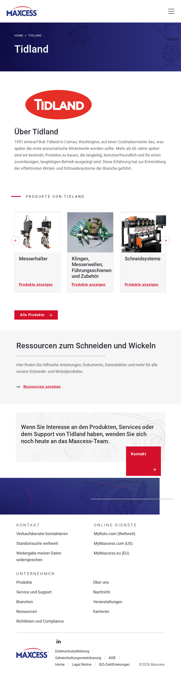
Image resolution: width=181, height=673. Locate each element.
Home (59, 664)
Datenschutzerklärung (72, 651)
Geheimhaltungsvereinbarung (78, 658)
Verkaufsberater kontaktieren (42, 533)
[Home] (22, 11)
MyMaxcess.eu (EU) (111, 553)
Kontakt (138, 454)
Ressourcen (26, 611)
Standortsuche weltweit (37, 543)
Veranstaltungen (107, 601)
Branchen (24, 601)
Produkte (24, 582)
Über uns (101, 582)
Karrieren (101, 611)
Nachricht (101, 592)
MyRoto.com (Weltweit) (114, 533)
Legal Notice (81, 664)
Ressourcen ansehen (42, 387)
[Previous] (15, 240)
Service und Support (34, 592)
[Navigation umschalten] (171, 11)
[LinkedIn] (58, 641)
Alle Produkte (33, 315)
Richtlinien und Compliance (40, 621)
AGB (112, 658)
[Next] (165, 240)
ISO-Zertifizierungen (114, 664)
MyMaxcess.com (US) (113, 543)
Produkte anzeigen (36, 284)
